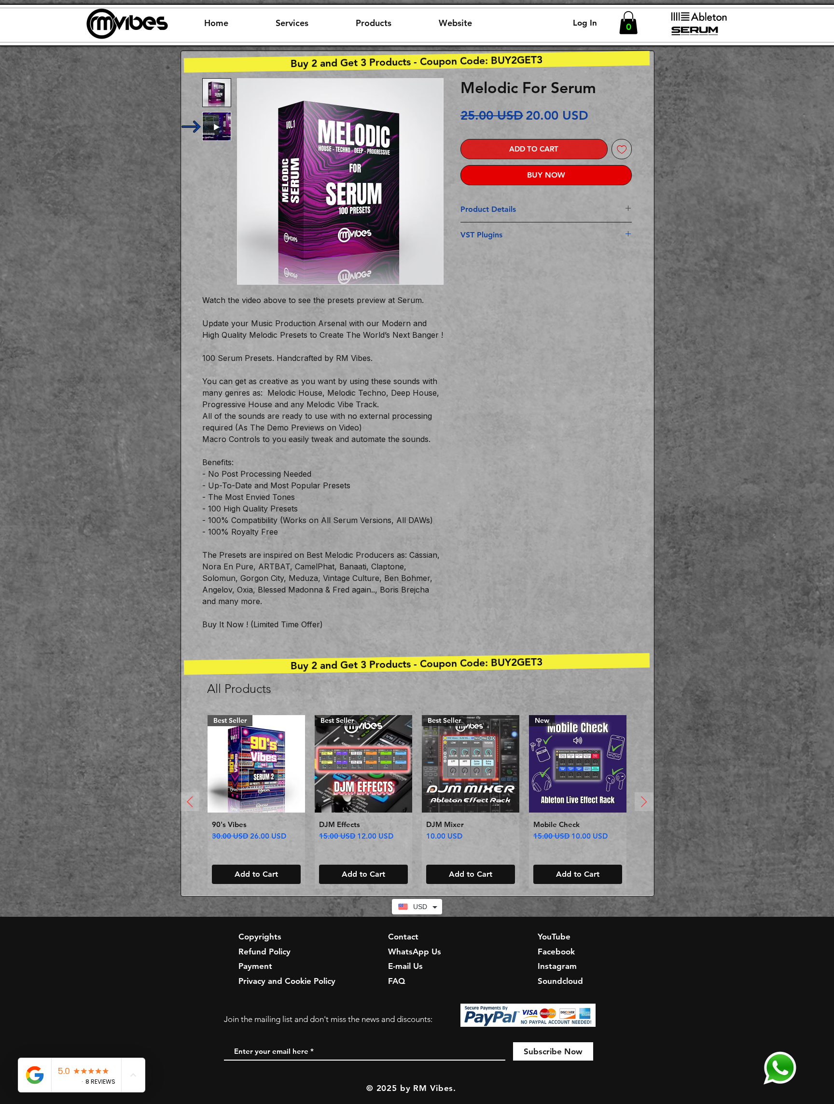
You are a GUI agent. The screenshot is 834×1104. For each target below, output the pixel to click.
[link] (628, 22)
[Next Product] (644, 801)
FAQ (396, 981)
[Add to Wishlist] (622, 149)
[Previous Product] (190, 801)
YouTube (554, 936)
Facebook (556, 951)
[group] (417, 802)
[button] (292, 23)
